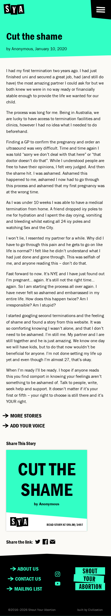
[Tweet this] (37, 541)
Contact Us (28, 579)
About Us (28, 569)
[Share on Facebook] (45, 541)
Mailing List (28, 589)
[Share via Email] (52, 541)
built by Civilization (90, 610)
